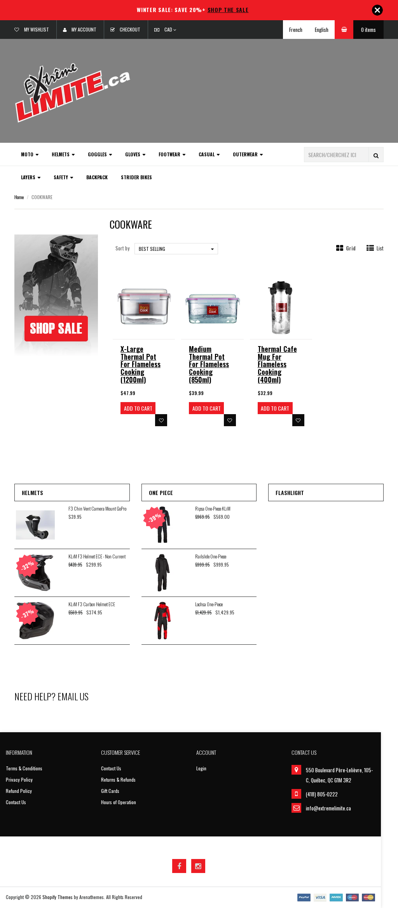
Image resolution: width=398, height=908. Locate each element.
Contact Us (16, 802)
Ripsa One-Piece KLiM (212, 508)
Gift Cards (110, 790)
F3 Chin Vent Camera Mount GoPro (97, 508)
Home (19, 197)
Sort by (122, 248)
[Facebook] (179, 866)
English (321, 29)
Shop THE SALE (228, 9)
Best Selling (152, 248)
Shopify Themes (57, 897)
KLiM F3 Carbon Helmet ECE (91, 604)
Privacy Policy (19, 779)
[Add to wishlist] (161, 420)
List (380, 248)
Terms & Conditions (24, 768)
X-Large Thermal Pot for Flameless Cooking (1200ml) (140, 364)
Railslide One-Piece (210, 556)
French (295, 29)
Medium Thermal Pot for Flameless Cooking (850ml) (209, 364)
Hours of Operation (118, 802)
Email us (73, 696)
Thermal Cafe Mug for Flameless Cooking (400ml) (277, 364)
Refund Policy (19, 790)
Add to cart (138, 408)
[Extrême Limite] (72, 92)
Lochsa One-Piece (209, 604)
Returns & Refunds (118, 779)
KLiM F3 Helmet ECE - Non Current (97, 556)
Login (201, 768)
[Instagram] (198, 866)
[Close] (377, 10)
